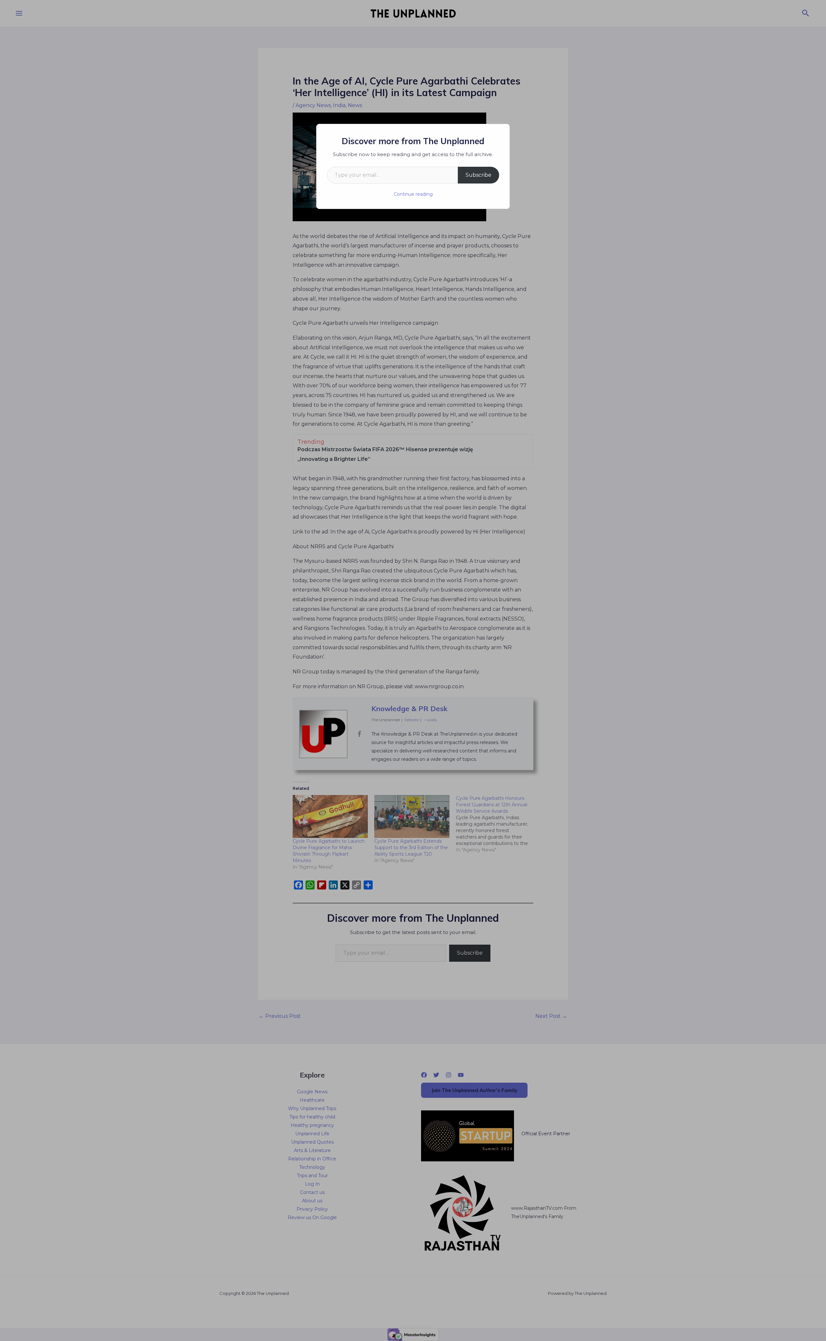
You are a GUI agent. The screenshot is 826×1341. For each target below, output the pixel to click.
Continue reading (413, 194)
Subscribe (478, 175)
